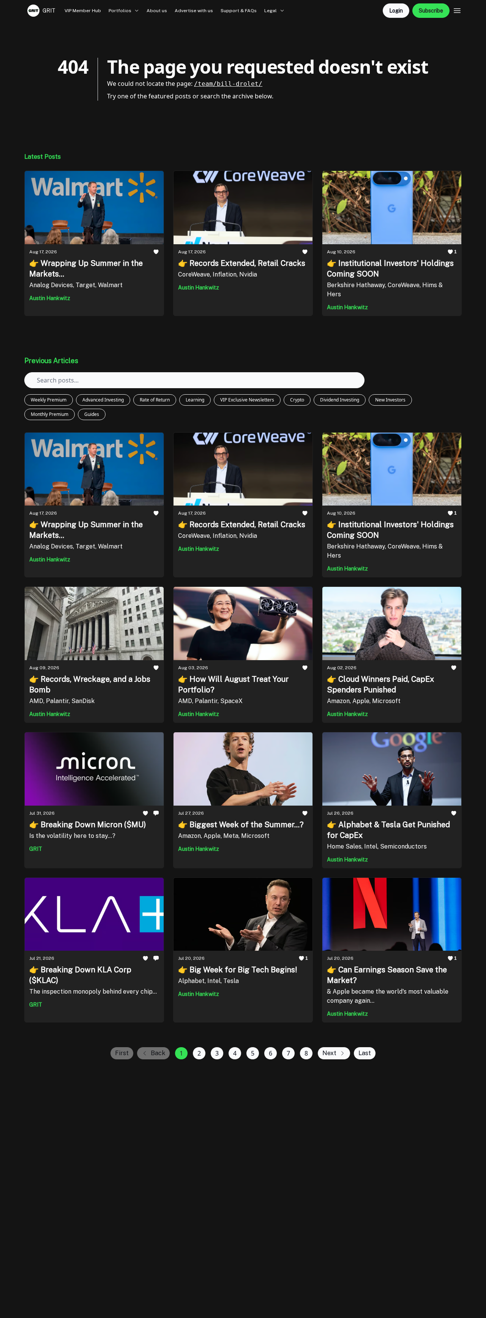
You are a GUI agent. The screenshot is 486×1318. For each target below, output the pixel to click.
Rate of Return (155, 400)
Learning (195, 400)
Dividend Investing (339, 400)
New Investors (390, 400)
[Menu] (457, 9)
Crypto (297, 400)
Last (364, 1053)
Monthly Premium (49, 414)
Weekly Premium (48, 400)
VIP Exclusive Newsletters (247, 400)
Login (396, 11)
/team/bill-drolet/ (228, 83)
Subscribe (431, 11)
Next (329, 1053)
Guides (91, 414)
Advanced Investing (103, 400)
